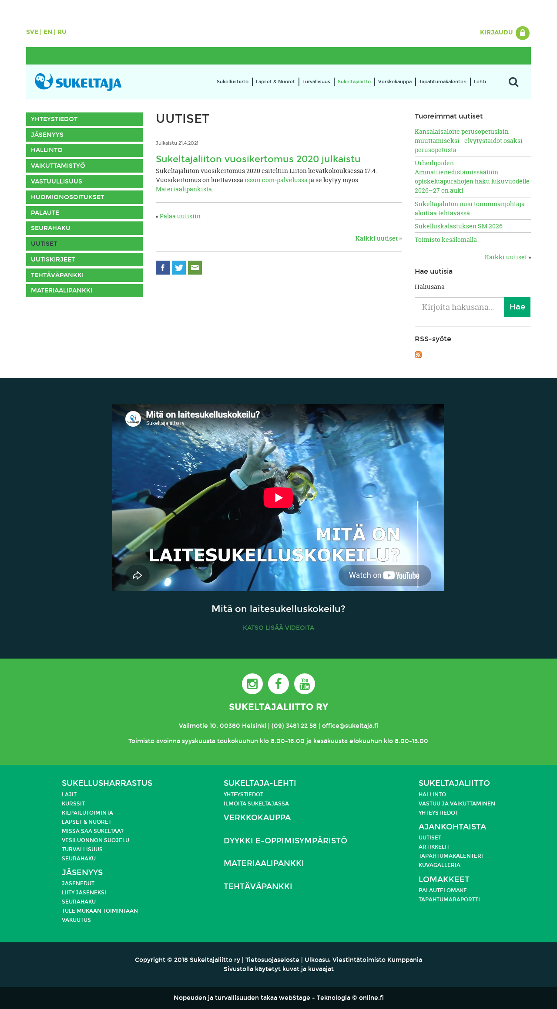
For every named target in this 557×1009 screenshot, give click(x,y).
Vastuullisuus (56, 181)
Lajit (69, 795)
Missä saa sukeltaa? (93, 831)
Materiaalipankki (61, 290)
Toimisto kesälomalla (446, 239)
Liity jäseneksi (84, 893)
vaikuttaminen (472, 804)
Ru (62, 32)
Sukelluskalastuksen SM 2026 (459, 226)
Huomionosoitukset (67, 197)
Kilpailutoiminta (87, 813)
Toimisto (141, 741)
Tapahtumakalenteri (442, 82)
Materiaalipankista (184, 189)
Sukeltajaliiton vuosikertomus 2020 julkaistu (258, 159)
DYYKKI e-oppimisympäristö (285, 841)
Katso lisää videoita (278, 628)
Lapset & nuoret (86, 822)
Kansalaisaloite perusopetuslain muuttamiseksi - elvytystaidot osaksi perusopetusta (469, 140)
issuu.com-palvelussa (276, 180)
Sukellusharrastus (107, 783)
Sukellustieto (232, 82)
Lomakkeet (444, 879)
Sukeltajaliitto (354, 82)
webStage (294, 998)
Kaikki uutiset (377, 238)
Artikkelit (434, 847)
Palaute (45, 213)
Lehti (480, 82)
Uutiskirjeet (53, 259)
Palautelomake (443, 890)
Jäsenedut (78, 883)
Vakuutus (76, 920)
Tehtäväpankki (57, 275)
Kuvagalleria (439, 865)
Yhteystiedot (54, 119)
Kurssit (73, 804)
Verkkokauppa (395, 82)
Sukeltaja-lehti (260, 783)
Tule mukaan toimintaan (100, 911)
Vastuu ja (434, 804)
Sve (32, 32)
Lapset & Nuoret (275, 82)
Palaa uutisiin (180, 216)
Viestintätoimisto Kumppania (377, 960)
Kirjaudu (497, 32)
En (48, 32)
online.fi (371, 998)
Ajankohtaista (452, 827)
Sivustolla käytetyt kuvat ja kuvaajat (279, 969)
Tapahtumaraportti (449, 900)
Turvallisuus (316, 82)
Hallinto (47, 150)
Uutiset (44, 244)
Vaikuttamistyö (58, 166)
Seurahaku (50, 228)
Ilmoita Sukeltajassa (256, 804)
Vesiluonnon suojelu (95, 840)
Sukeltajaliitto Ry (278, 707)
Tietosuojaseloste (272, 960)
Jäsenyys (47, 135)
